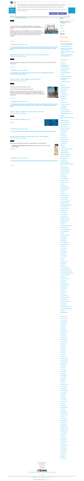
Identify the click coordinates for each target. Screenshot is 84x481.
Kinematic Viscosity (65, 172)
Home (32, 477)
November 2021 (64, 318)
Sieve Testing (64, 255)
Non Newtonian (64, 214)
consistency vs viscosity (65, 104)
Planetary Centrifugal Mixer (66, 225)
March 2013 (63, 335)
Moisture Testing (64, 206)
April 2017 (63, 416)
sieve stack (63, 253)
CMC (62, 100)
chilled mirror (64, 98)
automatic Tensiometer (65, 81)
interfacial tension (22, 48)
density (63, 115)
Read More (12, 41)
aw (62, 83)
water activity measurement (66, 306)
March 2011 (63, 378)
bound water (63, 90)
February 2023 (64, 448)
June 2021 (63, 356)
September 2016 (64, 412)
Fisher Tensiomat (64, 141)
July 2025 (63, 456)
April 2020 (63, 352)
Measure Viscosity (65, 182)
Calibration (63, 92)
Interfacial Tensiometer (14, 48)
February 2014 (64, 341)
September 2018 (64, 426)
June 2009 (63, 373)
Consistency (64, 102)
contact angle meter (65, 109)
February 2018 (64, 422)
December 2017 (64, 420)
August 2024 (64, 365)
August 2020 (64, 320)
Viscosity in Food (64, 295)
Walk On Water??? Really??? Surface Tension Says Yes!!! (27, 111)
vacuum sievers (64, 287)
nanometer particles (65, 208)
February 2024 (64, 363)
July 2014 (63, 395)
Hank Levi (15, 17)
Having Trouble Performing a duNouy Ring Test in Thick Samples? (29, 136)
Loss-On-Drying (64, 180)
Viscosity (63, 293)
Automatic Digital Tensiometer (67, 76)
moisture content (64, 199)
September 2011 (64, 384)
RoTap (62, 233)
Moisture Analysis (65, 195)
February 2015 (64, 401)
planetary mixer (64, 227)
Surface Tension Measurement (18, 131)
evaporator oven (64, 137)
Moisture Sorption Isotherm (66, 204)
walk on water (53, 131)
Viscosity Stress (64, 299)
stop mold (63, 265)
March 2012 (63, 333)
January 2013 (64, 388)
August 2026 (64, 329)
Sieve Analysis (64, 238)
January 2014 (64, 392)
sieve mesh (63, 246)
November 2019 (64, 431)
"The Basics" (63, 63)
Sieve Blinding (64, 240)
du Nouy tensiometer (35, 48)
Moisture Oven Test (65, 202)
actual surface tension (65, 68)
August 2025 (64, 458)
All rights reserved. (48, 479)
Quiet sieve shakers (65, 231)
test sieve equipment (65, 284)
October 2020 (64, 324)
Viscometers (64, 291)
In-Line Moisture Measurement (67, 148)
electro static (63, 131)
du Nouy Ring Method (65, 122)
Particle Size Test (64, 221)
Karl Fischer (64, 160)
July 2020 (63, 435)
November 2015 (64, 407)
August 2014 (64, 397)
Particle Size (39, 477)
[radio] (67, 23)
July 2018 (63, 346)
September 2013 (64, 390)
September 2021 (64, 358)
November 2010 (64, 331)
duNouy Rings (15, 72)
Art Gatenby (15, 80)
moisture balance (64, 197)
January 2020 (64, 433)
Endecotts (63, 133)
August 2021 (64, 437)
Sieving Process (64, 261)
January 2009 (64, 371)
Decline (62, 13)
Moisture (63, 193)
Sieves (63, 257)
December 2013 (64, 339)
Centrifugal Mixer (64, 94)
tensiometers (28, 48)
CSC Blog (51, 477)
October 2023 (64, 454)
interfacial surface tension (30, 72)
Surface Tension (22, 72)
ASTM (62, 74)
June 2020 (63, 354)
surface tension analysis (45, 131)
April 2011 (63, 380)
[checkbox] (67, 27)
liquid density (64, 176)
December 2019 (64, 322)
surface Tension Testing (65, 274)
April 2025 (63, 367)
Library (48, 477)
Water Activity (64, 304)
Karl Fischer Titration (65, 170)
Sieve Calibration (65, 242)
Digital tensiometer (65, 120)
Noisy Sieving (64, 212)
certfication (63, 96)
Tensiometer (64, 280)
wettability (63, 310)
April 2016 (63, 409)
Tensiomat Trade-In (65, 278)
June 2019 (63, 348)
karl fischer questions (65, 168)
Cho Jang (15, 56)
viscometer (63, 289)
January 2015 (64, 399)
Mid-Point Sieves (64, 189)
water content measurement (66, 308)
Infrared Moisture (64, 150)
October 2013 (64, 337)
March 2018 (63, 424)
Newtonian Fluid (64, 210)
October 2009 (64, 375)
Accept (53, 13)
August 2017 (64, 418)
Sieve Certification (65, 244)
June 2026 (63, 369)
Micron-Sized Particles (65, 187)
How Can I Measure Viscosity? (66, 46)
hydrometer (63, 146)
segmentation (64, 236)
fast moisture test (64, 139)
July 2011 (63, 382)
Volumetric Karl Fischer (65, 301)
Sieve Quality (64, 248)
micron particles (64, 185)
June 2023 (63, 452)
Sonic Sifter (63, 263)
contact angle (64, 107)
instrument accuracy (65, 152)
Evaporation (63, 135)
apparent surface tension (66, 72)
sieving (63, 259)
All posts (11, 165)
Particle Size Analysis (65, 219)
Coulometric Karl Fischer (66, 111)
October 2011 (64, 386)
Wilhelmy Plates (64, 312)
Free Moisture (64, 143)
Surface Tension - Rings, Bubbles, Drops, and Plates (25, 79)
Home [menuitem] (11, 6)
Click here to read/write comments (22, 44)
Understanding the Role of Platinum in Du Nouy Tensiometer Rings (29, 54)
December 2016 (64, 414)
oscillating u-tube (64, 216)
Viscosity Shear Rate (65, 297)
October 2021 (64, 439)
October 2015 (64, 405)
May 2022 (63, 443)
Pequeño (63, 223)
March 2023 (63, 450)
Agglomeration (64, 70)
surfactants (63, 276)
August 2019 (64, 350)
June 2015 (63, 403)
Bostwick (63, 85)
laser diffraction (64, 174)
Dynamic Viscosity (65, 129)
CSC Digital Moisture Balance (67, 113)
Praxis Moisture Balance (66, 229)
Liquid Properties (54, 160)
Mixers (62, 191)
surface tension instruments (45, 48)
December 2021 (64, 441)
